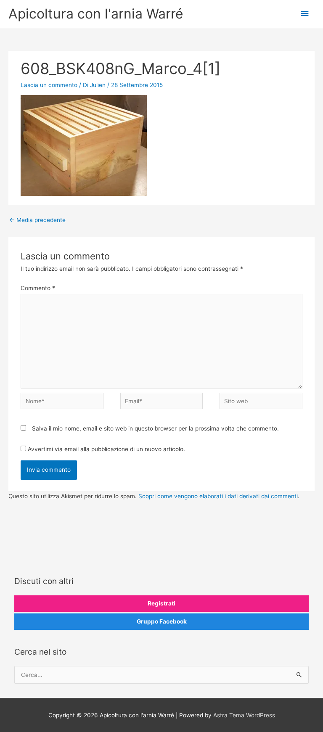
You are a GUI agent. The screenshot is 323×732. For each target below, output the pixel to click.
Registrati (161, 603)
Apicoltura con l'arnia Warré (95, 13)
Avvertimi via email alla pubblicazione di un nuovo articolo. (106, 449)
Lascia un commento (49, 85)
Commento (38, 288)
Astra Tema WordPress (244, 715)
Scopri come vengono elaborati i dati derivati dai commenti (218, 496)
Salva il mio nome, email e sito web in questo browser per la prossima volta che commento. (155, 428)
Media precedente (37, 220)
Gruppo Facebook (162, 621)
